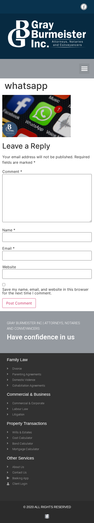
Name (8, 230)
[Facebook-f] (47, 516)
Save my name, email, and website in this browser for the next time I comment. (45, 291)
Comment (12, 171)
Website (9, 267)
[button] (84, 69)
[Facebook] (84, 6)
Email (8, 248)
